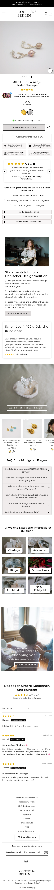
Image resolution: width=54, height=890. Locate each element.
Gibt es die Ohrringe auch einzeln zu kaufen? (26, 504)
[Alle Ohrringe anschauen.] (27, 389)
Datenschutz (27, 823)
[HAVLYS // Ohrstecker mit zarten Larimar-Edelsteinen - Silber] (13, 452)
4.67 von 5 (34, 695)
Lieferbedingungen (27, 806)
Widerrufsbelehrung (27, 831)
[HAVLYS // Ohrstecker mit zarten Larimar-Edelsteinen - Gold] (10, 452)
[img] (8, 716)
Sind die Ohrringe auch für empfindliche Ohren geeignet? (26, 479)
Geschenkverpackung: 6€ (29, 136)
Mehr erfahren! (18, 313)
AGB (27, 827)
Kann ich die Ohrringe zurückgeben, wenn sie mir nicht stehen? (26, 496)
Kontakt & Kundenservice (27, 798)
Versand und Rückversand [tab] (28, 222)
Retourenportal (27, 810)
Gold (23, 112)
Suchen (27, 819)
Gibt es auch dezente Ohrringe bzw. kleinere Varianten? (26, 487)
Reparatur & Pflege (27, 802)
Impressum (27, 814)
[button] (27, 89)
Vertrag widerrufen (27, 837)
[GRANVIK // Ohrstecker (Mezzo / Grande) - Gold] (31, 449)
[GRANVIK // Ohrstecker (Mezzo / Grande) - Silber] (34, 449)
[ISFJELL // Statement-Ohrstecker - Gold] (52, 449)
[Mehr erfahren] (27, 639)
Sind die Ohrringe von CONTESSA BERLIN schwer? (26, 470)
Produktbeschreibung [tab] (28, 212)
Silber (30, 112)
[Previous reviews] (5, 171)
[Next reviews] (49, 171)
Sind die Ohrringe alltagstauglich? (21, 512)
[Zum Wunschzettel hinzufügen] (48, 127)
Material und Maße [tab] (29, 217)
